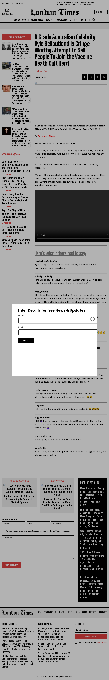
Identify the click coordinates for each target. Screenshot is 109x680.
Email (20, 327)
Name (21, 315)
